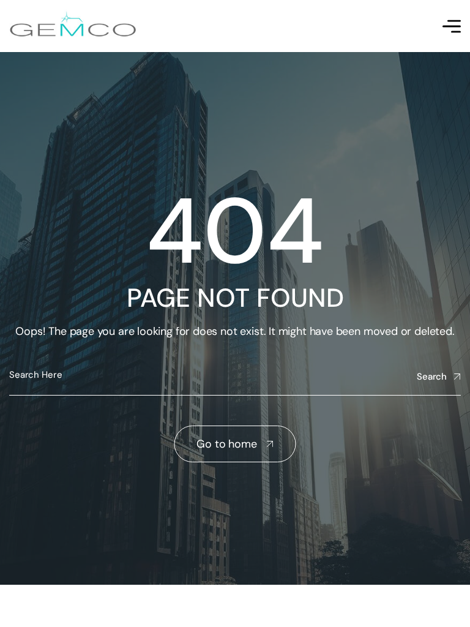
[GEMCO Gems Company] (73, 26)
